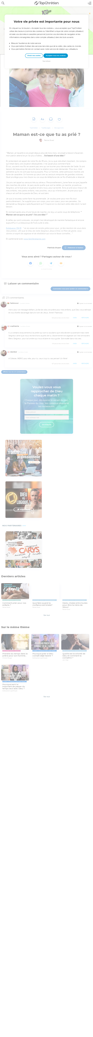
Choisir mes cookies (34, 55)
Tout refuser (46, 61)
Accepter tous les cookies (56, 55)
